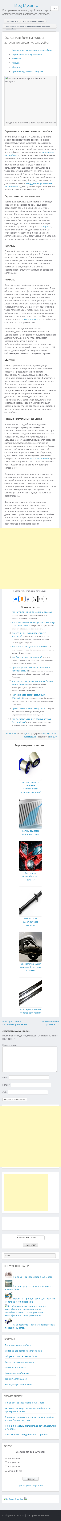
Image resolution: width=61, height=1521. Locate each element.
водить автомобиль (39, 458)
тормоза (47, 226)
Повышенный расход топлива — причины (27, 1434)
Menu (54, 8)
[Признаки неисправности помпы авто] (8, 1276)
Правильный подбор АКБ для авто (30, 708)
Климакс (16, 62)
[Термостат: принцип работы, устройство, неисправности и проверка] (8, 1298)
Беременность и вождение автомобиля (32, 50)
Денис (27, 733)
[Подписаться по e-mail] (34, 1223)
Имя (5, 1077)
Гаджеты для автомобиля (18, 1345)
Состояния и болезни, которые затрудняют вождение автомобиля (28, 28)
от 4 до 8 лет (14, 1462)
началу (53, 736)
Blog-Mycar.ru (26, 5)
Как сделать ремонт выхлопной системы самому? (30, 967)
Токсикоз (16, 58)
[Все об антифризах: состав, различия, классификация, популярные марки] (30, 1309)
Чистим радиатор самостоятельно (30, 832)
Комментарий (9, 1045)
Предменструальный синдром (27, 71)
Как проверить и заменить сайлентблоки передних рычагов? (30, 787)
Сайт (4, 1092)
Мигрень (16, 67)
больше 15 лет (15, 1470)
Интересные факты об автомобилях (23, 1350)
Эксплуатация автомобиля (33, 21)
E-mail (6, 1084)
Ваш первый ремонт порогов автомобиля (30, 1011)
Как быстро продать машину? (27, 657)
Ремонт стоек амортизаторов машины (30, 921)
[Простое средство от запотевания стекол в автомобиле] (8, 1286)
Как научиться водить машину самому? (32, 612)
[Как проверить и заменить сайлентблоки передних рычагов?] (8, 1324)
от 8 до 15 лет (14, 1466)
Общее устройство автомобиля (21, 1356)
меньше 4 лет (14, 1458)
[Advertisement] (30, 558)
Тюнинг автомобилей (16, 1378)
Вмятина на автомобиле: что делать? (30, 876)
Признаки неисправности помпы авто (32, 1276)
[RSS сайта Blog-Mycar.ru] (17, 1223)
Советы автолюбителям (17, 1373)
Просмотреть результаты (31, 1485)
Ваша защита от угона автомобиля (30, 646)
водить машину (30, 319)
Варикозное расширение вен (27, 54)
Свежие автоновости (15, 1367)
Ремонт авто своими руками (19, 1362)
